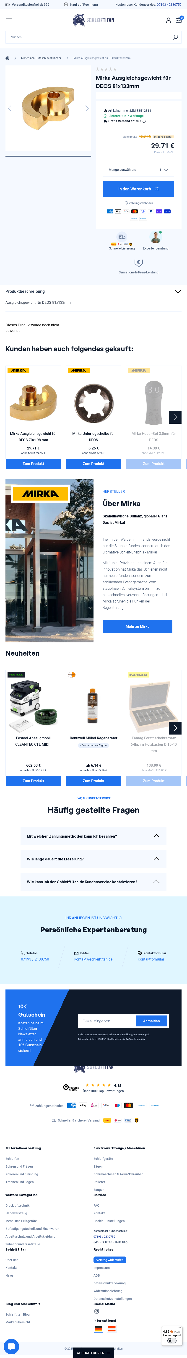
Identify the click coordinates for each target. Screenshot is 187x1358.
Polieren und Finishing (21, 1174)
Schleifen (12, 1159)
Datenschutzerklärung (110, 1283)
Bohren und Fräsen (19, 1166)
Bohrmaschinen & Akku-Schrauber (118, 1174)
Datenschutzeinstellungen (113, 1299)
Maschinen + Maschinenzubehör (41, 58)
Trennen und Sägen (19, 1182)
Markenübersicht (17, 1322)
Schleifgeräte (103, 1159)
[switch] (172, 1340)
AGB (97, 1275)
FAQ (96, 1205)
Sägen (98, 1166)
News (9, 1275)
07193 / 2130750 (169, 4)
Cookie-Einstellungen (109, 1221)
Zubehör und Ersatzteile (22, 1244)
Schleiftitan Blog (17, 1314)
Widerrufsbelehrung (108, 1291)
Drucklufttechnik (17, 1205)
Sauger (99, 1190)
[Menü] (179, 1329)
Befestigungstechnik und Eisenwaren (32, 1229)
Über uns (11, 1260)
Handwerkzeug (16, 1213)
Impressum (102, 1268)
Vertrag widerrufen (110, 1260)
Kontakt (99, 1213)
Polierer (99, 1182)
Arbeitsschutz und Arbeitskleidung (30, 1236)
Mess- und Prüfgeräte (21, 1221)
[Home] (7, 58)
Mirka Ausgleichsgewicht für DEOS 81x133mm (102, 58)
